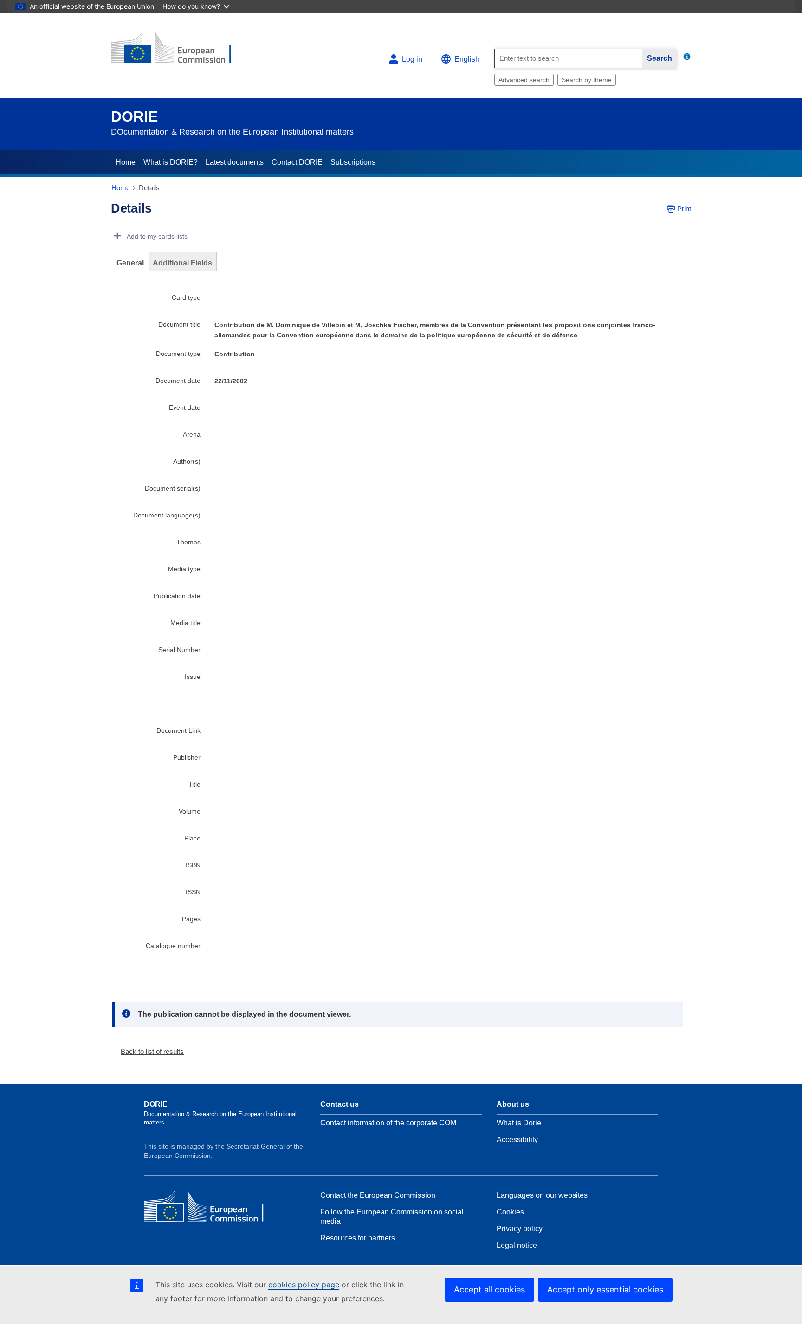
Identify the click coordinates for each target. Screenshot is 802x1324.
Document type (178, 353)
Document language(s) (166, 515)
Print (684, 209)
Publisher (186, 757)
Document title (179, 324)
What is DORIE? (170, 162)
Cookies (510, 1212)
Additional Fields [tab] (182, 263)
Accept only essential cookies (605, 1289)
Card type (186, 297)
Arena (191, 434)
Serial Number (179, 649)
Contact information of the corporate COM (388, 1123)
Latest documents (235, 162)
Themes (188, 542)
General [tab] (130, 263)
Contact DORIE (297, 162)
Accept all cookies (489, 1289)
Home (126, 162)
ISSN (193, 892)
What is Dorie (519, 1123)
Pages (191, 919)
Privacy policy (520, 1229)
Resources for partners (357, 1238)
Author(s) (186, 461)
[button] (148, 1051)
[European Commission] (178, 52)
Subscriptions (352, 162)
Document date (177, 380)
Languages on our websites (542, 1195)
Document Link (178, 730)
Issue (192, 676)
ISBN (193, 865)
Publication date (177, 596)
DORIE (134, 116)
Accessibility (517, 1139)
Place (192, 838)
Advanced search (524, 80)
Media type (184, 569)
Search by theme (587, 80)
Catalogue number (173, 945)
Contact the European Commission (377, 1195)
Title (194, 784)
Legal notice (517, 1245)
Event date (184, 407)
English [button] (466, 59)
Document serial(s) (172, 488)
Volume (189, 811)
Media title (185, 622)
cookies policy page (303, 1284)
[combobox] (568, 58)
